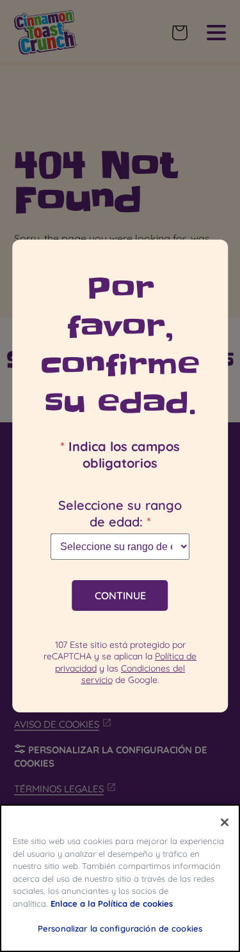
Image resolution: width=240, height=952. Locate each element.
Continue (120, 595)
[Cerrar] (225, 822)
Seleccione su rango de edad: (120, 513)
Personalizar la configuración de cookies (120, 928)
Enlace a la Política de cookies (112, 903)
